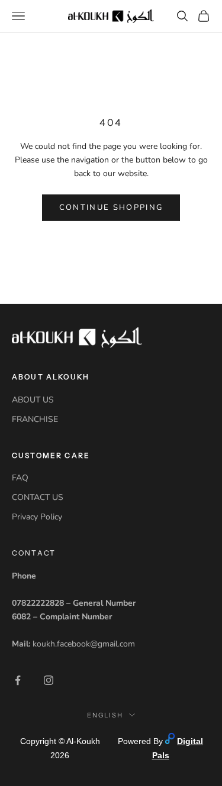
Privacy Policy (37, 516)
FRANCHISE (35, 419)
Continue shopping (111, 207)
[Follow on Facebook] (18, 680)
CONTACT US (37, 497)
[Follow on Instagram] (48, 680)
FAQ (20, 477)
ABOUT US (33, 399)
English (105, 715)
